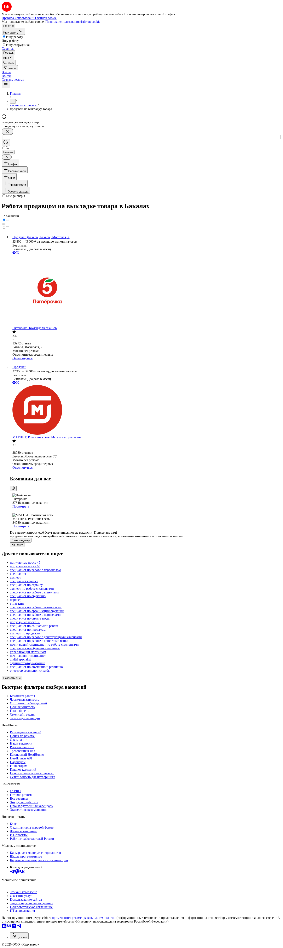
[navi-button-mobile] (6, 85)
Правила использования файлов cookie (72, 21)
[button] (6, 72)
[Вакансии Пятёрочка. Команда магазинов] (145, 290)
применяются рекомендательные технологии (84, 917)
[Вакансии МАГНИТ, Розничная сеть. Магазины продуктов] (145, 410)
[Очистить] (7, 131)
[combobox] (21, 122)
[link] (9, 62)
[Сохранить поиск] (6, 142)
